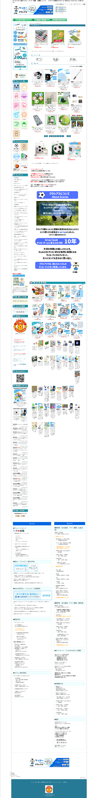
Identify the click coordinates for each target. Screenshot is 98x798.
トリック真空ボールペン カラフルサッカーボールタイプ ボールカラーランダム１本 (59, 396)
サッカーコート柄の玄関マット (46, 347)
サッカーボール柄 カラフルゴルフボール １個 (77, 128)
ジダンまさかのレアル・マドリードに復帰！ (20, 217)
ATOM (23, 516)
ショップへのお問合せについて (20, 208)
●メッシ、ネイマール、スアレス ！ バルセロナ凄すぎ (20, 195)
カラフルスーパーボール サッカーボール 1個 (37, 106)
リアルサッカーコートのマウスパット (40, 348)
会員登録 (60, 9)
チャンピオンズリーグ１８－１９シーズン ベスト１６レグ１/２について (20, 213)
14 (67, 136)
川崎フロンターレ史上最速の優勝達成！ (20, 269)
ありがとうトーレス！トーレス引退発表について (20, 223)
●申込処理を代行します (19, 187)
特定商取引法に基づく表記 (46, 782)
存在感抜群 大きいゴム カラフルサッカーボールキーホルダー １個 (37, 299)
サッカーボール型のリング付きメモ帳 (40, 393)
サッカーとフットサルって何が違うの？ (20, 266)
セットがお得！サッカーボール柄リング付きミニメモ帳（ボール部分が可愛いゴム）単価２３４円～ (46, 396)
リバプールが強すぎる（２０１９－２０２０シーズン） (20, 232)
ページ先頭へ (82, 777)
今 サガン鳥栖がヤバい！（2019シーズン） (19, 220)
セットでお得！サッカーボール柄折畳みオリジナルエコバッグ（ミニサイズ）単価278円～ (34, 414)
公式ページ (18, 580)
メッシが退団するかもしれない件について (20, 260)
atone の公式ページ (21, 613)
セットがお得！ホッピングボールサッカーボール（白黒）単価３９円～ (53, 432)
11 (60, 136)
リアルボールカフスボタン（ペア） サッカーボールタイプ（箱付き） (20, 444)
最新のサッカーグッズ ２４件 (20, 206)
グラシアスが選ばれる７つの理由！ (20, 246)
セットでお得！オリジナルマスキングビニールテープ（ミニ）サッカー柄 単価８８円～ (46, 433)
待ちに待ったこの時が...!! (19, 254)
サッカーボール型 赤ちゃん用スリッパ (37, 82)
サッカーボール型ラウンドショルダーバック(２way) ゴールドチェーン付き (20, 439)
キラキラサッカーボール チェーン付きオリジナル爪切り (34, 394)
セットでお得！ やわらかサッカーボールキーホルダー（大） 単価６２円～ (20, 494)
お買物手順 (16, 204)
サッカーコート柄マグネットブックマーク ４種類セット (63, 299)
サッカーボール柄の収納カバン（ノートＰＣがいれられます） (23, 418)
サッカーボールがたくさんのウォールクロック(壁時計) (16, 417)
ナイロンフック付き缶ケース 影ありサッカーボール (20, 499)
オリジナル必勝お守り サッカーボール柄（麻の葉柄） (50, 317)
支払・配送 (37, 782)
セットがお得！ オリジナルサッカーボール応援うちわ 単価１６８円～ (46, 413)
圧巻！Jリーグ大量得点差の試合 (21, 229)
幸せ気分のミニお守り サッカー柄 (34, 430)
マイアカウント (60, 11)
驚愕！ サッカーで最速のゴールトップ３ (20, 237)
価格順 (76, 66)
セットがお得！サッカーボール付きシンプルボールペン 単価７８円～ (20, 480)
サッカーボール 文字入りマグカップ (51, 82)
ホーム (22, 19)
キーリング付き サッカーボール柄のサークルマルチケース (53, 349)
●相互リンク (16, 197)
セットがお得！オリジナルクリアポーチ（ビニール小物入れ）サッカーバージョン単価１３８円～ (40, 414)
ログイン (60, 7)
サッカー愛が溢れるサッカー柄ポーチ (50, 298)
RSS (17, 516)
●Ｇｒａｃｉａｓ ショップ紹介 (21, 185)
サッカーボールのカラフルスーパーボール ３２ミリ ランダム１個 (20, 469)
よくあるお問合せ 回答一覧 (20, 210)
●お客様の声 (16, 192)
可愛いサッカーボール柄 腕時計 (71, 411)
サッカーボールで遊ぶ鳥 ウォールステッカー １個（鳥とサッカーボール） (53, 365)
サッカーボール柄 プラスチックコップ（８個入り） (64, 106)
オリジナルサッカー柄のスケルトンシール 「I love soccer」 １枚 (20, 459)
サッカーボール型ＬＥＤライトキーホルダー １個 (65, 364)
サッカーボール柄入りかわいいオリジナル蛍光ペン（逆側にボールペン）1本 (63, 83)
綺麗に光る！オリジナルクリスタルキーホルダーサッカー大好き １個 (71, 350)
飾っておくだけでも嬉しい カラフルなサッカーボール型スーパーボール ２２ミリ (20, 404)
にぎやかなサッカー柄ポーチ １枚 (64, 317)
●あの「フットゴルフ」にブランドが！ (21, 200)
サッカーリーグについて (19, 252)
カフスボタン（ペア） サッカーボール (40, 363)
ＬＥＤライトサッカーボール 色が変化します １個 (65, 412)
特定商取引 (16, 177)
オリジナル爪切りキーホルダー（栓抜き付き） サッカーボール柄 (20, 485)
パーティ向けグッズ (37, 23)
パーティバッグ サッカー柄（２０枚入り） (37, 128)
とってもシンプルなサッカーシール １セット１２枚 (63, 335)
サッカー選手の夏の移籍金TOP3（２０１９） (21, 227)
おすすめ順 (72, 66)
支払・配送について (40, 19)
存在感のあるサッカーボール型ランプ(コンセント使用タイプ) (20, 433)
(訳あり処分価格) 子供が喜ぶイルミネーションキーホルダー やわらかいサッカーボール (53, 414)
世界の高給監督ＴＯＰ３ (19, 234)
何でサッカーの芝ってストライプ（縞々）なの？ (20, 250)
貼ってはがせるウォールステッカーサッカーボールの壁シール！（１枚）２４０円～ (76, 107)
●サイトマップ (17, 183)
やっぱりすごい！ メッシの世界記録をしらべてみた (20, 243)
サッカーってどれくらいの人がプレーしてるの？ (20, 240)
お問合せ (58, 19)
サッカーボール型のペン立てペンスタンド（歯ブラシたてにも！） (77, 380)
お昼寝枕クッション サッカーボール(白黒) (34, 364)
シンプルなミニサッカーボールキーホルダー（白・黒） (77, 299)
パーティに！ (39, 60)
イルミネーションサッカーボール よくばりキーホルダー (65, 349)
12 (62, 136)
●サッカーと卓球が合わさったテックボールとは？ (21, 190)
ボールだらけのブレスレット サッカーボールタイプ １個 (38, 317)
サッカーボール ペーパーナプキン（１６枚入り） (50, 128)
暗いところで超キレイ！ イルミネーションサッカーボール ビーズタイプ (77, 350)
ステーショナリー (73, 60)
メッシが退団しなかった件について (20, 263)
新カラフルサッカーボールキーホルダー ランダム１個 (59, 412)
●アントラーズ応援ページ (19, 202)
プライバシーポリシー (57, 782)
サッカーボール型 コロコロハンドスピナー (34, 348)
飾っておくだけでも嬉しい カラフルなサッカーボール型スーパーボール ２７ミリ (20, 475)
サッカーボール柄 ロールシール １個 (50, 335)
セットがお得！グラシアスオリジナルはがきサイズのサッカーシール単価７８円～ (20, 289)
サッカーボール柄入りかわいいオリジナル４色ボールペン (76, 83)
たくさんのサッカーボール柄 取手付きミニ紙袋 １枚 (50, 106)
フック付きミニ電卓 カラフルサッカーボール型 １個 (71, 394)
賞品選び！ (56, 60)
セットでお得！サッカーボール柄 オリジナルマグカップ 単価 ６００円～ (71, 365)
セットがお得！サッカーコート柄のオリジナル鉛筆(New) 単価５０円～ (20, 504)
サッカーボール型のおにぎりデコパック (46, 363)
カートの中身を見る (20, 297)
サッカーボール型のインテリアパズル (59, 348)
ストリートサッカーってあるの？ (20, 257)
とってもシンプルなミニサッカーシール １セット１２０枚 (76, 336)
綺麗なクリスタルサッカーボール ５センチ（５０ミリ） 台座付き (20, 464)
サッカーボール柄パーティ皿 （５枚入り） (63, 128)
